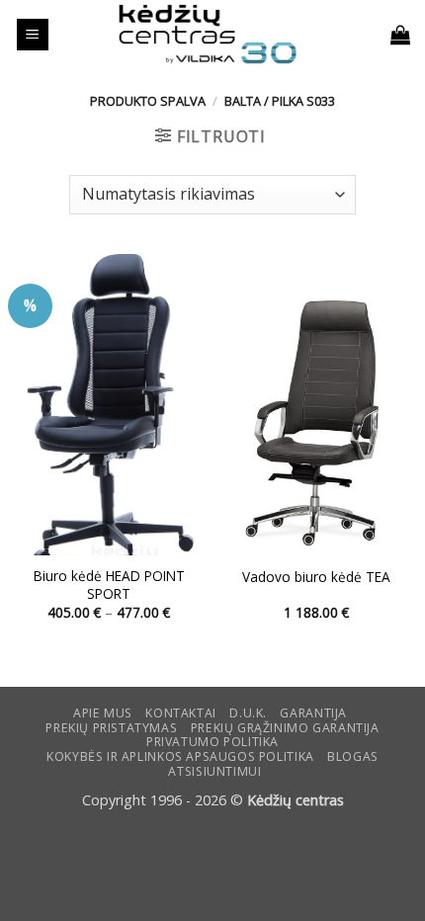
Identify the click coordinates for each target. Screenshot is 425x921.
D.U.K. (248, 713)
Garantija (313, 713)
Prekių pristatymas (111, 727)
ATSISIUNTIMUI (214, 771)
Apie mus (102, 713)
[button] (32, 35)
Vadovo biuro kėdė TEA (316, 577)
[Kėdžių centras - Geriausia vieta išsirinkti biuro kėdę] (208, 34)
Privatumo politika (212, 741)
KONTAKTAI (180, 713)
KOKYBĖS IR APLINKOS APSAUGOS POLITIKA (180, 756)
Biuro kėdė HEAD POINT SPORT (109, 584)
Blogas (353, 756)
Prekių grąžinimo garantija (285, 727)
